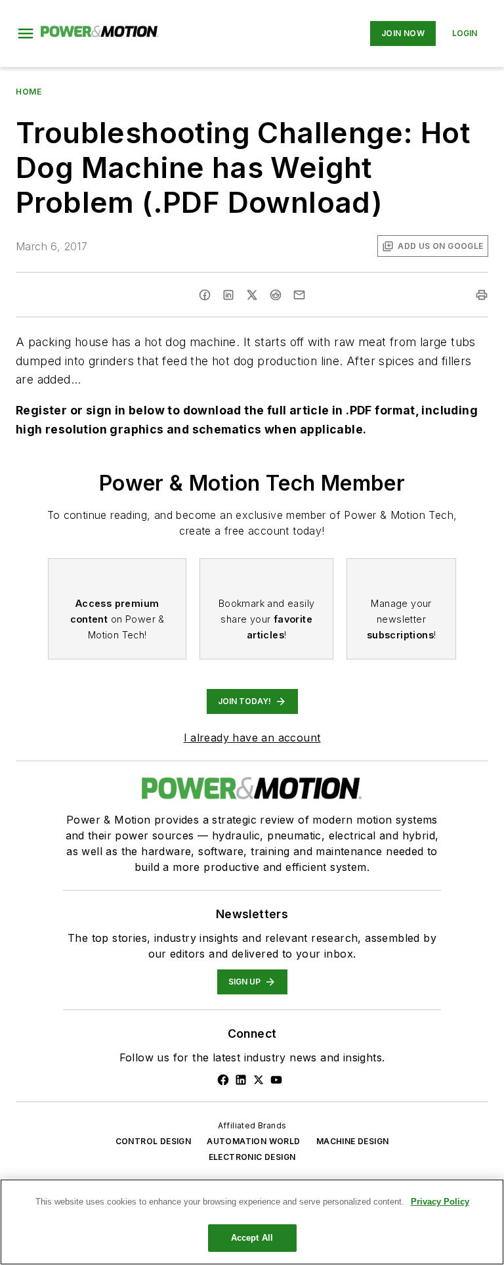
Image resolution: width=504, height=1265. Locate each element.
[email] (299, 294)
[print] (481, 294)
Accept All (252, 1238)
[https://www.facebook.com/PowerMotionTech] (223, 1079)
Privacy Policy (440, 1202)
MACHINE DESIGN (352, 1141)
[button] (25, 33)
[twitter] (252, 294)
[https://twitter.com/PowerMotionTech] (258, 1079)
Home (28, 92)
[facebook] (204, 294)
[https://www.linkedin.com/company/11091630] (240, 1079)
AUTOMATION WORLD (253, 1141)
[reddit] (275, 294)
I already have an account (252, 737)
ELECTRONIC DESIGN (252, 1157)
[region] (252, 1222)
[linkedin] (228, 294)
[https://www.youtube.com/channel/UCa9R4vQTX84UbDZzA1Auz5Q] (276, 1079)
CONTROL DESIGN (154, 1141)
